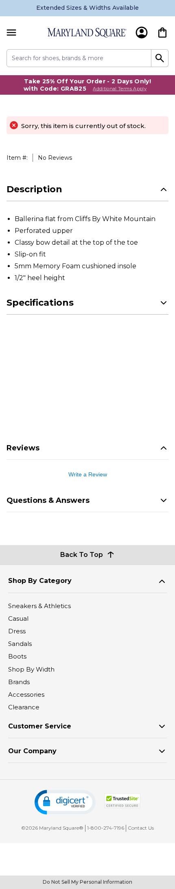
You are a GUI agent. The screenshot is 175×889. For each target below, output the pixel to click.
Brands (19, 682)
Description (34, 189)
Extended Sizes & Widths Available (87, 7)
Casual (18, 618)
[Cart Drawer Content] (162, 32)
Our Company (32, 751)
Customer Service (39, 726)
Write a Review (87, 474)
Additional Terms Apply (120, 88)
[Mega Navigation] (11, 32)
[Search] (159, 58)
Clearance (23, 707)
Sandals (20, 644)
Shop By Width (31, 669)
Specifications (40, 302)
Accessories (26, 694)
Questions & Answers (48, 500)
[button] (65, 802)
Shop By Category (40, 581)
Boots (17, 656)
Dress (17, 631)
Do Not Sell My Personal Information (87, 882)
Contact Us (141, 828)
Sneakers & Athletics (39, 606)
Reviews (23, 447)
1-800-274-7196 (105, 828)
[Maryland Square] (86, 32)
